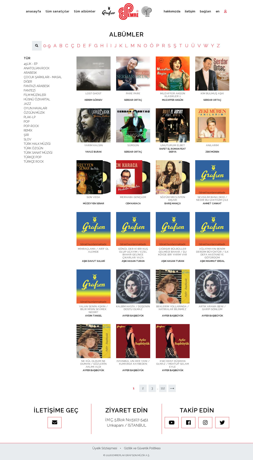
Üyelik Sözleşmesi (104, 448)
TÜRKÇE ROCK (34, 161)
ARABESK (30, 72)
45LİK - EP (30, 64)
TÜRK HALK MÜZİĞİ (37, 144)
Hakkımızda (172, 11)
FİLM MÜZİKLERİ (35, 95)
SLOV (27, 139)
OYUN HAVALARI (35, 108)
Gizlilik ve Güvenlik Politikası (142, 448)
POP (26, 121)
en (217, 11)
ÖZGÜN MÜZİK (34, 112)
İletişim (190, 11)
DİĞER (28, 81)
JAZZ (27, 104)
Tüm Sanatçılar (57, 11)
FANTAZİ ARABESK (37, 86)
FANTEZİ (30, 90)
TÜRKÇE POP (32, 157)
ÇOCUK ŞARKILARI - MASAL (43, 77)
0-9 (47, 45)
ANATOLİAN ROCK (36, 68)
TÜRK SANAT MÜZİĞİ (38, 152)
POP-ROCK (31, 126)
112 (163, 388)
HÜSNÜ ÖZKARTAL (37, 99)
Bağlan (205, 11)
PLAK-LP (30, 117)
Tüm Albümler (85, 11)
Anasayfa (33, 11)
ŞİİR (26, 135)
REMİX (28, 130)
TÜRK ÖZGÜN (33, 148)
